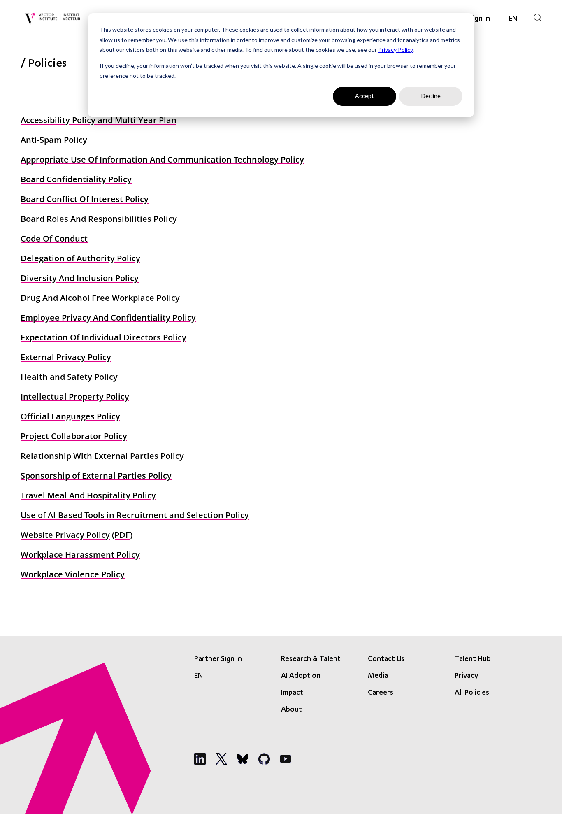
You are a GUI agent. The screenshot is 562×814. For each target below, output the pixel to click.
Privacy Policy (395, 49)
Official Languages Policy (70, 416)
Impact (292, 693)
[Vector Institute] (52, 18)
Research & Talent (311, 659)
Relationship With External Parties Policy (102, 455)
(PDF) (122, 534)
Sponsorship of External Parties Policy (96, 475)
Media (378, 676)
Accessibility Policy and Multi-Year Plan (98, 120)
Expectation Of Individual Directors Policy (103, 337)
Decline (431, 95)
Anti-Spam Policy (54, 139)
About (291, 710)
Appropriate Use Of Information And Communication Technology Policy (162, 159)
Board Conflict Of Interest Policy (85, 199)
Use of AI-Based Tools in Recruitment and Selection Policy (135, 515)
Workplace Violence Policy (73, 574)
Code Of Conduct (54, 238)
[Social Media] (200, 759)
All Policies (472, 693)
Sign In (479, 19)
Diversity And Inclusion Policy (80, 278)
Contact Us (386, 659)
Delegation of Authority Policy (80, 258)
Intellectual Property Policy (75, 396)
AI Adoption (300, 676)
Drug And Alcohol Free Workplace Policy (100, 297)
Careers (380, 693)
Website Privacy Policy (65, 534)
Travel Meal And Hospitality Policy (88, 495)
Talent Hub (473, 659)
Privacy (466, 676)
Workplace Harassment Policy (80, 554)
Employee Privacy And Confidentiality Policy (108, 317)
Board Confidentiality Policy (76, 179)
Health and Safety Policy (69, 376)
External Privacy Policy (66, 357)
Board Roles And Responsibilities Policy (99, 218)
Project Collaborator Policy (74, 436)
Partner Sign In (218, 659)
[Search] (537, 17)
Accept (364, 95)
